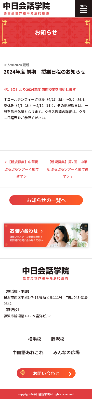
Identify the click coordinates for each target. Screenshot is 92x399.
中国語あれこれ (28, 352)
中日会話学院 (41, 394)
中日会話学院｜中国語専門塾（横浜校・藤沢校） (27, 8)
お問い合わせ (46, 373)
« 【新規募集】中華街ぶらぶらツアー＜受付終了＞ (21, 169)
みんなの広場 (66, 352)
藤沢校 (57, 338)
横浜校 (34, 338)
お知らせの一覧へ (46, 200)
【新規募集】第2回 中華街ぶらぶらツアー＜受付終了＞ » (67, 169)
